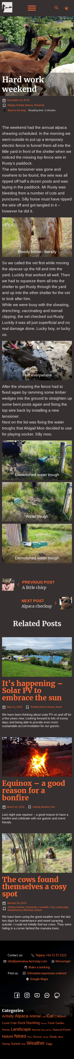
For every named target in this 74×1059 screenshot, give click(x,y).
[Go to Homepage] (7, 8)
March (10, 807)
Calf (43, 1017)
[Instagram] (27, 995)
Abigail (11, 105)
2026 (19, 707)
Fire (53, 807)
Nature (38, 910)
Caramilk (43, 907)
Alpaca (29, 105)
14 (21, 100)
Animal (20, 907)
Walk (23, 1044)
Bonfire (46, 807)
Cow (52, 907)
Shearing (39, 105)
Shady (53, 1036)
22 (16, 807)
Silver (61, 1037)
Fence (44, 1023)
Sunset (15, 1043)
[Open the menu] (32, 8)
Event (42, 707)
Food (51, 1023)
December (13, 100)
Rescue (37, 1036)
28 (18, 903)
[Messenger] (47, 995)
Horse (6, 1029)
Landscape (62, 907)
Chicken (60, 1016)
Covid (5, 1023)
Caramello (31, 907)
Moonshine (46, 1030)
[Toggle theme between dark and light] (67, 8)
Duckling (33, 1023)
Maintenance (15, 910)
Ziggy (49, 1043)
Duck (21, 1023)
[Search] (56, 8)
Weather (36, 1043)
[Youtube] (37, 995)
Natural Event (62, 1029)
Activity (20, 105)
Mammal (28, 910)
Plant (29, 1037)
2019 (26, 100)
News (59, 707)
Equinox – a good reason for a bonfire (33, 790)
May (9, 707)
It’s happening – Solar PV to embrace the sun (32, 690)
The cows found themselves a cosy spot (34, 886)
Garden (60, 1023)
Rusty (45, 1037)
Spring (6, 1043)
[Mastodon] (57, 995)
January (11, 903)
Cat (49, 1015)
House (50, 707)
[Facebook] (17, 995)
